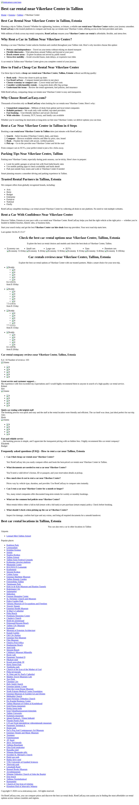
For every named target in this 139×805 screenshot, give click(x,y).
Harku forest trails (14, 708)
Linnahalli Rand (13, 767)
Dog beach (11, 776)
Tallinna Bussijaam (15, 745)
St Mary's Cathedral (15, 611)
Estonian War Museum (16, 638)
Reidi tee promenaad (15, 621)
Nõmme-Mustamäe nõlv (17, 752)
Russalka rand (13, 750)
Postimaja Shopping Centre (18, 616)
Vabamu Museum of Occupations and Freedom (27, 603)
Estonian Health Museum (17, 608)
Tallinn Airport (13, 557)
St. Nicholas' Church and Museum (21, 599)
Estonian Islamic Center (17, 686)
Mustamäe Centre (14, 564)
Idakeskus (11, 594)
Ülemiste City (12, 681)
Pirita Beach (12, 613)
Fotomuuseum (13, 737)
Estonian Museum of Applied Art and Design (26, 694)
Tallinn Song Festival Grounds (20, 560)
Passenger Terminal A (16, 725)
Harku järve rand (14, 759)
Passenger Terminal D (16, 657)
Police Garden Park (15, 601)
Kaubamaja (11, 569)
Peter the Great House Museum (20, 689)
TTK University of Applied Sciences (22, 762)
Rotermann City (13, 589)
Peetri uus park (13, 757)
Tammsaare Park (14, 584)
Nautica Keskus (13, 555)
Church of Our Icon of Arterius (20, 784)
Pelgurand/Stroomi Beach (18, 623)
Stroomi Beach (13, 650)
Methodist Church (14, 696)
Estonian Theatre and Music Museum (23, 733)
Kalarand (10, 628)
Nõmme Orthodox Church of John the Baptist (26, 774)
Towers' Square (13, 606)
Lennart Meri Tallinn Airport (19, 536)
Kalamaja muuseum (15, 716)
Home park (11, 728)
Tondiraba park (13, 667)
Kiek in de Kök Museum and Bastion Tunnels (26, 586)
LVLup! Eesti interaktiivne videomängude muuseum (29, 723)
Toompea (11, 735)
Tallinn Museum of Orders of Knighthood (24, 703)
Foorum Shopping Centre (17, 596)
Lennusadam (12, 547)
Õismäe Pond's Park (15, 720)
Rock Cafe (11, 655)
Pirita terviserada (14, 672)
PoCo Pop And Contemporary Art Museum (25, 730)
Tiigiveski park (13, 764)
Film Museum (12, 640)
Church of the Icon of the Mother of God (24, 669)
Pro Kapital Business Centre (19, 701)
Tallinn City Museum (16, 625)
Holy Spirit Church (15, 684)
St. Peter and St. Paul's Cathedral (21, 674)
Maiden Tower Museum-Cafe (19, 677)
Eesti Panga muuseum (16, 706)
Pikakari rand (12, 660)
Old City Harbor (14, 635)
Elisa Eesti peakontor (16, 747)
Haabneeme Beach (15, 645)
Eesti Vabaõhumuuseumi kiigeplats (21, 711)
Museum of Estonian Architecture (21, 630)
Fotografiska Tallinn (15, 582)
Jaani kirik (11, 647)
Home (3, 15)
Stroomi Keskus (13, 572)
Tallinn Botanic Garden (17, 579)
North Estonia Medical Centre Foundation (24, 691)
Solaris (9, 552)
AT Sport (10, 740)
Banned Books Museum (17, 769)
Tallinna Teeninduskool (17, 779)
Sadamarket (12, 591)
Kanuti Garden (13, 633)
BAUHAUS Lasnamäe (17, 567)
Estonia (12, 15)
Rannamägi (11, 781)
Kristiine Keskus (14, 550)
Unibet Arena (12, 574)
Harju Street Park (14, 664)
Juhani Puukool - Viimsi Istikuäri (21, 718)
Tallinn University (14, 713)
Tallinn (20, 15)
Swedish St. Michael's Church (19, 755)
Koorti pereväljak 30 (15, 662)
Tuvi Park (11, 679)
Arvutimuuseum (13, 772)
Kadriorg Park (13, 545)
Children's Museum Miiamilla (19, 652)
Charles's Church (14, 618)
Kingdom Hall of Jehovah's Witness (22, 786)
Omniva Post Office (15, 642)
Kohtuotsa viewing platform (19, 562)
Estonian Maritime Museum (18, 577)
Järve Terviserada (14, 742)
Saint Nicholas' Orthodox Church (21, 699)
